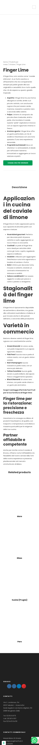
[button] (34, 740)
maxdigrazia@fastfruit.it (13, 741)
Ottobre (12, 64)
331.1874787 (11, 718)
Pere (19, 641)
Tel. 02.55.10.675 (9, 716)
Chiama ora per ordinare (18, 163)
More (19, 516)
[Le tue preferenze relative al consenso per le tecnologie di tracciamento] (4, 743)
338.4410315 (8, 744)
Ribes (19, 558)
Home (5, 62)
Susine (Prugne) (19, 600)
